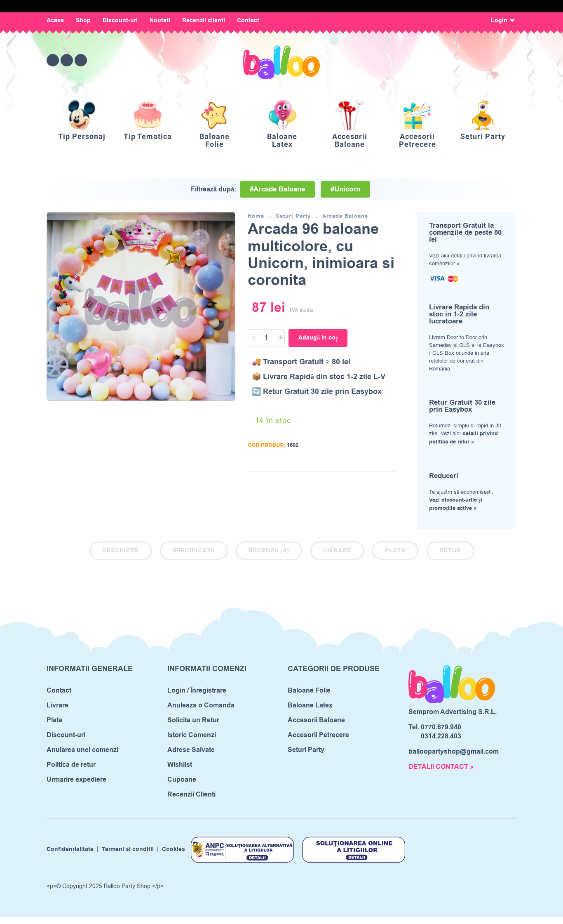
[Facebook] (53, 60)
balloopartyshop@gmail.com (453, 751)
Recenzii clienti (203, 20)
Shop (83, 20)
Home (256, 216)
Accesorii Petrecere (318, 735)
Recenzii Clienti (191, 794)
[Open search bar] (464, 60)
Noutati (160, 20)
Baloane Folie (309, 690)
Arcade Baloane (345, 216)
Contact (248, 20)
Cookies (173, 850)
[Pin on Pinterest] (377, 484)
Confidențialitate (70, 850)
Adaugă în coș (318, 338)
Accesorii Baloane (316, 720)
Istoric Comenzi (191, 735)
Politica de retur (71, 764)
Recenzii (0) (269, 551)
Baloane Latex (310, 705)
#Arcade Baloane (277, 189)
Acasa (55, 20)
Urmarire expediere (76, 779)
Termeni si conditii (128, 850)
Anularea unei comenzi (82, 749)
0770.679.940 (441, 727)
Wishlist (179, 764)
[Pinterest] (81, 60)
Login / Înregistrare (196, 690)
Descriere (120, 551)
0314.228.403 (441, 736)
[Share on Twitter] (365, 484)
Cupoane (181, 779)
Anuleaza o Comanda (201, 705)
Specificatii (194, 551)
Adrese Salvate (191, 749)
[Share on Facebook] (353, 484)
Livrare (337, 551)
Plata (395, 551)
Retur (450, 551)
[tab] (120, 552)
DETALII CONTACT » (441, 766)
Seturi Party (293, 216)
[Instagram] (67, 60)
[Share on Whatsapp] (390, 484)
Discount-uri (120, 20)
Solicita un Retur (193, 720)
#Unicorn (345, 189)
